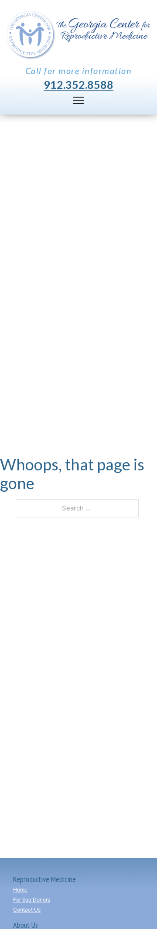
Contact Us (27, 909)
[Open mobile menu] (78, 100)
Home (20, 889)
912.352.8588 (78, 84)
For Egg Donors (31, 899)
